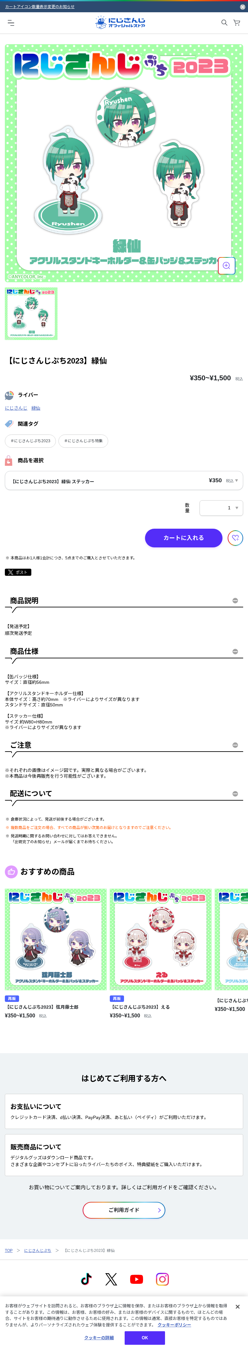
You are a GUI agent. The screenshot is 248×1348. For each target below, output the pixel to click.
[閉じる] (238, 1307)
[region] (124, 1322)
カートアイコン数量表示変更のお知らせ (40, 7)
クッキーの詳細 (99, 1337)
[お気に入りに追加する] (235, 538)
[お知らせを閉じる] (242, 7)
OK (145, 1337)
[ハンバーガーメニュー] (11, 22)
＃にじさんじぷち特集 (83, 441)
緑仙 (35, 408)
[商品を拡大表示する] (226, 266)
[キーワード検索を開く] (224, 22)
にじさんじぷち (37, 1250)
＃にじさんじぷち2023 (30, 441)
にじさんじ (16, 408)
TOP (9, 1250)
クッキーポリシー (174, 1325)
